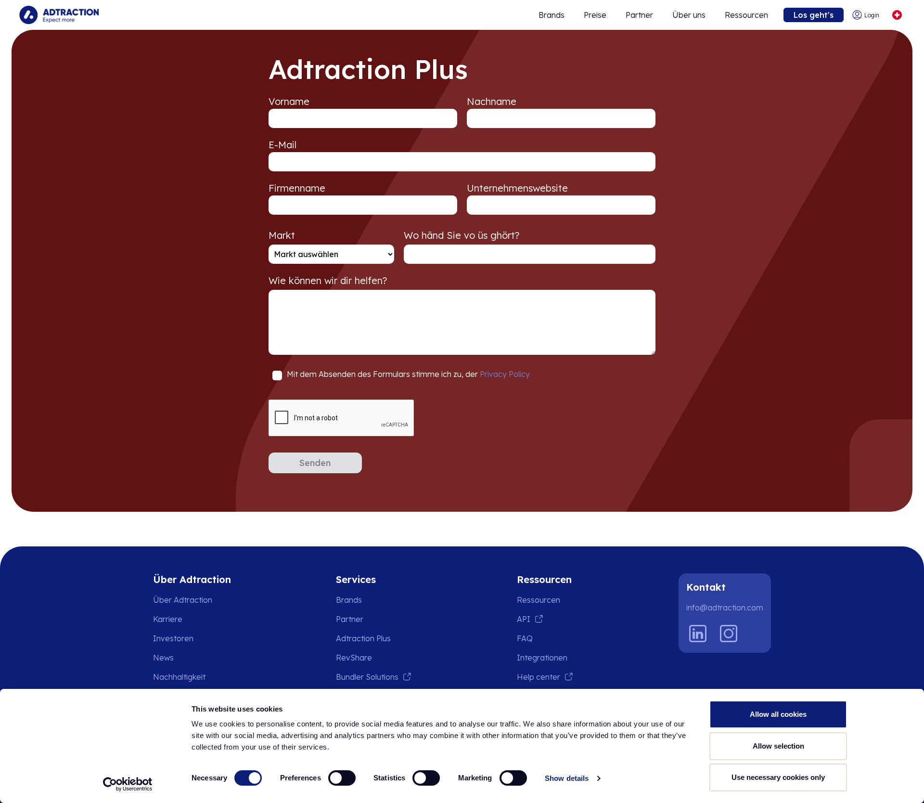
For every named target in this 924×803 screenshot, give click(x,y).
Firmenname (297, 188)
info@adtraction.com (724, 607)
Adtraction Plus (363, 638)
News (163, 657)
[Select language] (897, 15)
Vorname (289, 101)
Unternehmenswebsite (517, 188)
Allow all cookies (778, 714)
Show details (567, 778)
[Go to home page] (59, 15)
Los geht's (814, 15)
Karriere (167, 619)
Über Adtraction (182, 600)
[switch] (342, 778)
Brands (552, 15)
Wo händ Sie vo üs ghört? (461, 235)
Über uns (689, 15)
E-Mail (282, 145)
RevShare (354, 657)
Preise (595, 15)
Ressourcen (746, 15)
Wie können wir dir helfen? (328, 280)
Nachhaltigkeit (179, 677)
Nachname (491, 101)
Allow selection (778, 746)
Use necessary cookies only (778, 777)
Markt (282, 235)
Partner (639, 15)
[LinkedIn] (697, 633)
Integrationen (542, 657)
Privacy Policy (505, 374)
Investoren (173, 638)
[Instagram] (728, 633)
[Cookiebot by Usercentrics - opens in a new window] (128, 784)
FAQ (525, 638)
